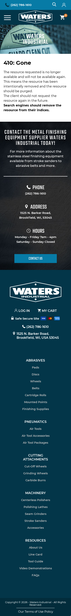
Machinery (35, 493)
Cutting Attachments (35, 457)
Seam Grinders (35, 514)
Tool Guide (35, 561)
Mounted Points (35, 402)
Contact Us (35, 259)
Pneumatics (35, 422)
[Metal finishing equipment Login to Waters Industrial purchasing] (63, 5)
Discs (35, 374)
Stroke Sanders (35, 521)
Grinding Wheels (35, 473)
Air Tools (35, 429)
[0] (61, 17)
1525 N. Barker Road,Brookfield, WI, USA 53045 (38, 336)
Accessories (35, 528)
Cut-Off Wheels (35, 466)
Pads (35, 367)
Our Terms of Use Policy (35, 611)
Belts (35, 388)
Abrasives (35, 360)
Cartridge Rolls (35, 395)
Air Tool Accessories (36, 436)
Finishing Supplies (35, 409)
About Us (35, 547)
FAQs (35, 575)
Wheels (35, 381)
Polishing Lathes (36, 507)
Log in (24, 311)
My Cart (49, 311)
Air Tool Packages (35, 442)
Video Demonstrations (35, 568)
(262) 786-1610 (21, 5)
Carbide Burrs (35, 480)
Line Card (35, 554)
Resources (35, 540)
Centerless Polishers (35, 500)
